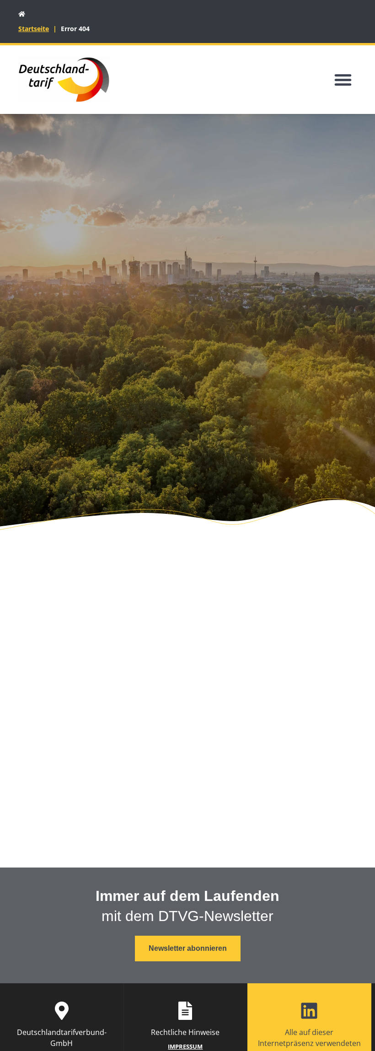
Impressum (185, 1046)
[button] (343, 79)
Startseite (33, 28)
